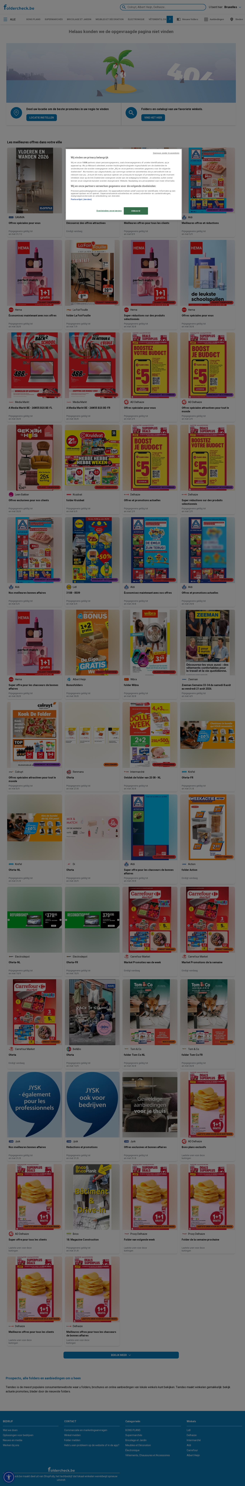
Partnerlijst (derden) (81, 199)
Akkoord (135, 211)
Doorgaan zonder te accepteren (166, 153)
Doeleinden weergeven (109, 210)
